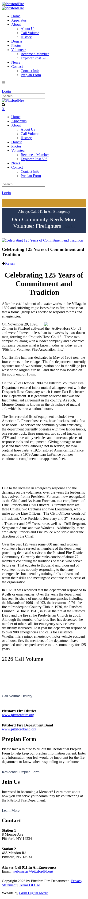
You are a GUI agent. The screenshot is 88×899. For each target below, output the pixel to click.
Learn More (10, 810)
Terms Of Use (29, 885)
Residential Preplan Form (20, 772)
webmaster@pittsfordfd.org (32, 871)
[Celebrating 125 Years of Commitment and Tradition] (42, 240)
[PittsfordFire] (13, 4)
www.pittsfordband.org (19, 729)
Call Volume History (17, 696)
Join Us (69, 226)
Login (6, 91)
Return (10, 263)
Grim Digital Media (33, 893)
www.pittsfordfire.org (18, 715)
